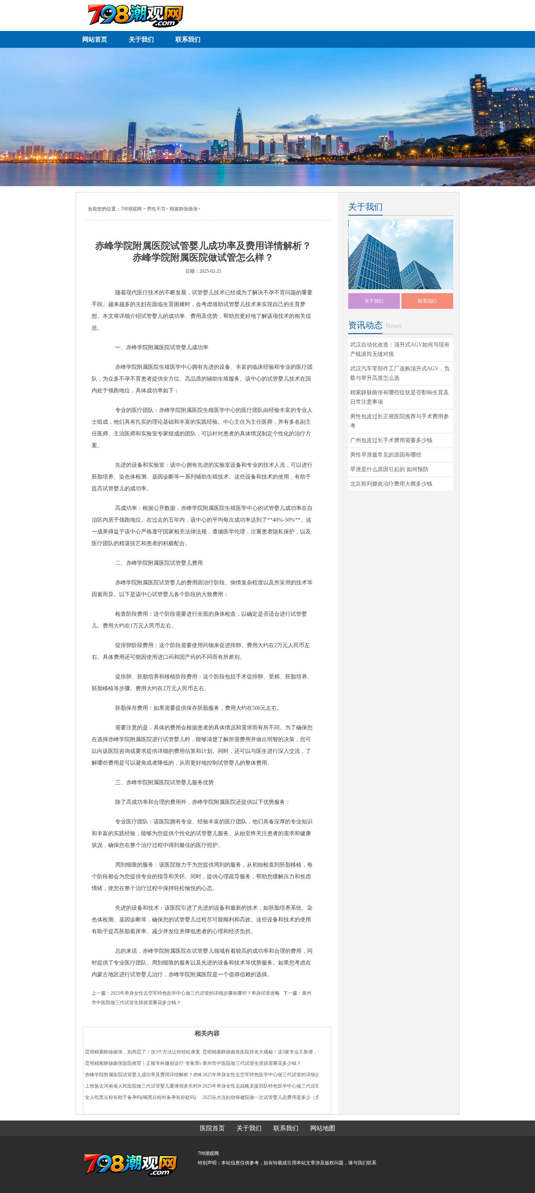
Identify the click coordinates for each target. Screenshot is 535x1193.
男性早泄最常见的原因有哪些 (385, 455)
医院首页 (212, 1128)
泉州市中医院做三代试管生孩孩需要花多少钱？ (251, 1063)
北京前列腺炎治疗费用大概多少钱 (391, 484)
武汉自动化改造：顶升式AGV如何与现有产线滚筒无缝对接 (400, 349)
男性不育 (156, 209)
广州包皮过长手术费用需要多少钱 (391, 440)
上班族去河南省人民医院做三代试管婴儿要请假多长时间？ (146, 1086)
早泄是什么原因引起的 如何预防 (389, 469)
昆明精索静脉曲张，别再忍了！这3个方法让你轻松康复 (142, 1052)
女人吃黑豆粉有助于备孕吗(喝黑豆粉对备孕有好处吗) (140, 1097)
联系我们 (427, 301)
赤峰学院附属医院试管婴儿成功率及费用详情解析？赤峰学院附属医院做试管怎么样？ (174, 1074)
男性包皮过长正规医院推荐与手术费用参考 (399, 421)
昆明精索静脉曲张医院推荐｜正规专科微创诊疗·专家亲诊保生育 (151, 1063)
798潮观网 (131, 209)
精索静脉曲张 (184, 209)
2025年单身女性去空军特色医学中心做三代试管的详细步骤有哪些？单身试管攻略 (195, 993)
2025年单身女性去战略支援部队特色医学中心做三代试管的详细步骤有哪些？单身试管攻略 (296, 1086)
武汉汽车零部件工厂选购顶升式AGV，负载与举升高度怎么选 (400, 373)
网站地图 (322, 1128)
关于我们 (374, 301)
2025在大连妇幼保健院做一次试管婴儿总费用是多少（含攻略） (268, 1097)
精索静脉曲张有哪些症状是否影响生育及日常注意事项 (399, 397)
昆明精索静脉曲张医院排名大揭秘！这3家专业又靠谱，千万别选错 (271, 1052)
